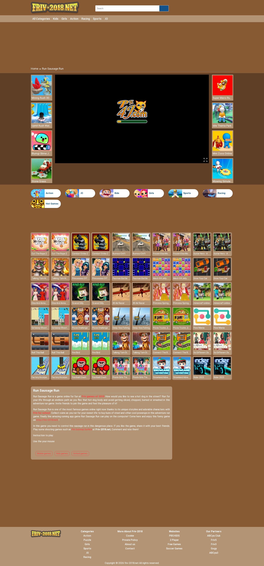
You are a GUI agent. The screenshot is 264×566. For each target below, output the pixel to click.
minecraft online (202, 303)
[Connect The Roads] (161, 349)
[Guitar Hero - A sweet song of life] (202, 250)
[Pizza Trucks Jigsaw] (161, 324)
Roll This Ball (38, 352)
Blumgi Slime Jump (41, 153)
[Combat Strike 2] (80, 250)
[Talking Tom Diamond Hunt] (121, 349)
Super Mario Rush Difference (223, 97)
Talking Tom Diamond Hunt (126, 352)
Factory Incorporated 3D (43, 377)
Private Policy (130, 540)
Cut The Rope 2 (39, 253)
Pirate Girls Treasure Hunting (127, 377)
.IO (106, 18)
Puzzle (87, 540)
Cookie (130, 535)
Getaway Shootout (41, 328)
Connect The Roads (163, 352)
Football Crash (79, 377)
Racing (85, 18)
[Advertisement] (132, 44)
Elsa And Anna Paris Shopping (46, 303)
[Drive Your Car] (202, 274)
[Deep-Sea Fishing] (121, 324)
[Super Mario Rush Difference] (223, 94)
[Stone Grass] (41, 177)
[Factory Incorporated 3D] (40, 373)
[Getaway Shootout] (40, 324)
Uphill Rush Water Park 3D (41, 125)
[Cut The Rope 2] (40, 250)
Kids (55, 18)
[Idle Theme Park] (223, 122)
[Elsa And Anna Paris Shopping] (40, 299)
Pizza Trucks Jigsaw (163, 328)
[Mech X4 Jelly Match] (161, 274)
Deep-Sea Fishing (121, 328)
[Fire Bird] (80, 349)
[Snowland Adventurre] (161, 373)
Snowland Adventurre (163, 377)
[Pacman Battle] (121, 274)
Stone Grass (39, 181)
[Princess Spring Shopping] (161, 299)
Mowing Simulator (223, 181)
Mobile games (44, 453)
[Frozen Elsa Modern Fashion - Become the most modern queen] (161, 250)
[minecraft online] (202, 299)
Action (74, 18)
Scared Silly (77, 303)
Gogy (214, 548)
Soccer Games (174, 548)
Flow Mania (199, 328)
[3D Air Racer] (121, 299)
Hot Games (52, 203)
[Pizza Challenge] (80, 324)
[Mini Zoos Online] (223, 150)
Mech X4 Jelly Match (163, 278)
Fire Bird (76, 352)
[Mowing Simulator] (223, 177)
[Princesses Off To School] (80, 274)
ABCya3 (213, 552)
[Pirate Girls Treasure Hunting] (121, 373)
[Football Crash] (80, 373)
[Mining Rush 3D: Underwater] (41, 94)
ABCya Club (213, 535)
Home (34, 68)
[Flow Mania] (202, 324)
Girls (64, 18)
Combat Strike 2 (80, 253)
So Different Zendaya (204, 352)
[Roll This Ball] (40, 349)
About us (130, 544)
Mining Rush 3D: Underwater (41, 97)
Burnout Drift (119, 253)
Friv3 (213, 544)
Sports (97, 18)
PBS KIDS (174, 535)
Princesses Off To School (84, 278)
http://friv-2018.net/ (47, 420)
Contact (130, 548)
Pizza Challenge (80, 328)
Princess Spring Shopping (165, 303)
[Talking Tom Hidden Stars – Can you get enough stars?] (40, 274)
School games (80, 453)
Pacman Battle (120, 278)
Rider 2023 (199, 377)
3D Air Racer (119, 303)
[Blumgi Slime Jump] (41, 150)
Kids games (62, 453)
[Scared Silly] (80, 299)
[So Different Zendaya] (202, 349)
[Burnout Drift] (121, 250)
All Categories (41, 18)
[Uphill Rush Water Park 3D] (41, 122)
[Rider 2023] (202, 373)
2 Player (174, 540)
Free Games (174, 544)
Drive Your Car (200, 278)
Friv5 (213, 540)
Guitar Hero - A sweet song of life (210, 253)
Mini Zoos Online (222, 153)
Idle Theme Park (222, 125)
